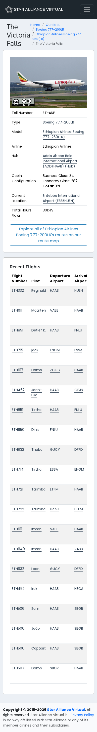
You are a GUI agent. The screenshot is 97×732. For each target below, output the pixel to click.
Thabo (37, 449)
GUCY (55, 449)
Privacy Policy (82, 714)
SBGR (78, 608)
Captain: (38, 648)
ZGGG (55, 369)
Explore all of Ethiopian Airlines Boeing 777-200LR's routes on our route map (48, 235)
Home (35, 25)
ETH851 (17, 330)
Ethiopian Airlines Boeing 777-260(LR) (63, 134)
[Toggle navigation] (87, 9)
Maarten (38, 310)
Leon (35, 568)
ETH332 (18, 290)
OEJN (78, 389)
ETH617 (17, 369)
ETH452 (18, 588)
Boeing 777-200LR (50, 29)
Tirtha (36, 409)
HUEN (78, 290)
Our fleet (53, 25)
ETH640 (18, 548)
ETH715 (17, 350)
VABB (54, 310)
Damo (36, 369)
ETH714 (18, 469)
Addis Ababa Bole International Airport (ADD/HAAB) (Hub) (60, 161)
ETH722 (18, 509)
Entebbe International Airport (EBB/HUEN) (61, 198)
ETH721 (17, 489)
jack (34, 350)
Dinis (35, 429)
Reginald (38, 290)
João (35, 628)
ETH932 (18, 449)
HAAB (54, 290)
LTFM (54, 489)
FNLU (78, 330)
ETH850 (18, 429)
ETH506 (18, 608)
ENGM (55, 350)
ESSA (78, 350)
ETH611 (17, 310)
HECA (78, 588)
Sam (35, 608)
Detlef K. (38, 330)
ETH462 (18, 389)
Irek (34, 588)
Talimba (38, 489)
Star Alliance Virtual (66, 709)
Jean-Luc (36, 392)
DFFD (78, 449)
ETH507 (18, 668)
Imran (36, 529)
